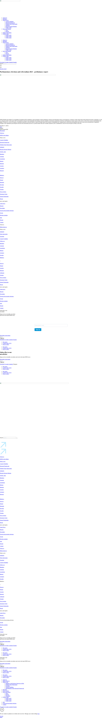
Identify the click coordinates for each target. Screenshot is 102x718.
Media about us (3, 227)
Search (1, 63)
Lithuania (2, 272)
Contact (1, 222)
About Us (5, 17)
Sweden (2, 187)
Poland (1, 180)
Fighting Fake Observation (11, 24)
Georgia (2, 166)
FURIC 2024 (8, 36)
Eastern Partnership (4, 196)
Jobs (1, 217)
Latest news (2, 203)
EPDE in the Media (7, 32)
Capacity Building (10, 21)
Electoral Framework (10, 22)
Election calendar (4, 215)
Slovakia (2, 184)
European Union (3, 194)
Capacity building (4, 238)
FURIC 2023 (8, 37)
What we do (2, 461)
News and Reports (7, 29)
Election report (3, 68)
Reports (7, 31)
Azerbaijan (2, 158)
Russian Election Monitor (11, 26)
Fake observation (3, 234)
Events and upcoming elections (7, 210)
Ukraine (2, 189)
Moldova (2, 175)
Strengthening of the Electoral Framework (15, 688)
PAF (1, 127)
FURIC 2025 (8, 35)
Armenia (2, 156)
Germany (2, 168)
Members (5, 19)
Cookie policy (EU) (7, 343)
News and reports (6, 692)
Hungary (2, 170)
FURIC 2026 (8, 27)
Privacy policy (6, 344)
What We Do (6, 20)
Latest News (2, 527)
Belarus (1, 161)
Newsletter (2, 208)
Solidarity (8, 25)
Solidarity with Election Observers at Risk (15, 683)
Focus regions (3, 191)
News (7, 30)
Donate (1, 220)
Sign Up (38, 329)
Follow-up (2, 241)
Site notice (5, 342)
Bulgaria (2, 163)
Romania (2, 182)
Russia (1, 198)
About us (2, 133)
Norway (2, 177)
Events (1, 213)
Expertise (2, 236)
